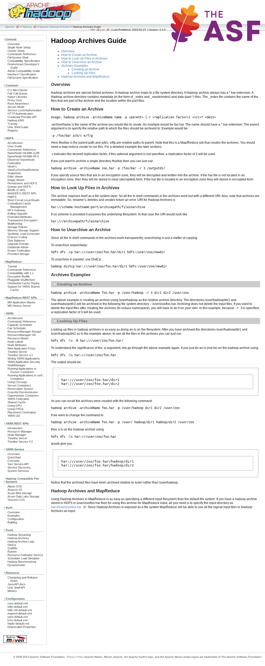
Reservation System (20, 388)
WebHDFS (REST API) (22, 193)
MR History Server (19, 305)
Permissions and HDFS (22, 183)
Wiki (92, 29)
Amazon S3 (15, 489)
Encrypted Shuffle (19, 276)
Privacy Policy (75, 656)
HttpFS (12, 196)
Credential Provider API (22, 117)
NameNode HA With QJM (23, 153)
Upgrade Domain (18, 243)
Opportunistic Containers (23, 395)
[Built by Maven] (15, 643)
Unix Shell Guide (18, 127)
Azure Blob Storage (20, 493)
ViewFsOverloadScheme (23, 169)
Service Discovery (19, 467)
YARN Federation (18, 398)
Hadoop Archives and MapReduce (85, 76)
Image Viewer (16, 179)
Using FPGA (15, 409)
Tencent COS (16, 499)
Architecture (15, 142)
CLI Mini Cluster (17, 90)
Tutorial (12, 266)
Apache (9, 26)
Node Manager (17, 434)
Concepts (14, 460)
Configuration (16, 519)
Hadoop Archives (18, 538)
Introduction (15, 428)
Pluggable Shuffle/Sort (21, 279)
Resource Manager (20, 431)
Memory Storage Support (23, 230)
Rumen (12, 551)
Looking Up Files (83, 73)
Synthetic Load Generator (24, 233)
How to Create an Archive (79, 55)
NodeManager (16, 365)
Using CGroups (17, 382)
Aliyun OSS (15, 486)
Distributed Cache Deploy (24, 283)
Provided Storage (18, 253)
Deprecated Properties (22, 626)
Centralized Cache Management (19, 205)
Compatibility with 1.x (21, 273)
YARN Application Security (24, 361)
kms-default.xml (17, 620)
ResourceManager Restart (24, 331)
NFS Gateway (16, 210)
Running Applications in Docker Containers (22, 370)
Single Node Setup (19, 47)
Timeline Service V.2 (20, 355)
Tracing (12, 123)
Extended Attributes (20, 216)
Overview (14, 44)
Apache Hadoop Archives (54, 26)
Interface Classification (22, 74)
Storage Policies (18, 227)
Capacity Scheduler (20, 324)
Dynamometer (16, 565)
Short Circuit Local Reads (24, 200)
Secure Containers (19, 385)
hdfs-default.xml (17, 606)
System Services (18, 470)
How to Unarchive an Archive (81, 62)
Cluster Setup (16, 50)
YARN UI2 (14, 415)
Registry (13, 130)
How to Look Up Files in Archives (84, 58)
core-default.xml (18, 603)
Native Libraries (17, 96)
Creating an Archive (85, 69)
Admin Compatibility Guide (24, 70)
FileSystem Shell (18, 57)
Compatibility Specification (24, 60)
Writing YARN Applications (24, 358)
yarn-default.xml (18, 616)
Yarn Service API (18, 464)
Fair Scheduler (17, 328)
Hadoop (27, 26)
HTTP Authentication (20, 113)
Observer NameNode (21, 159)
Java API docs (17, 584)
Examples (14, 515)
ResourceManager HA (22, 334)
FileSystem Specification (23, 77)
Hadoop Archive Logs (21, 541)
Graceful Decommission (23, 392)
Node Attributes (17, 345)
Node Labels (15, 341)
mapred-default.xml (20, 613)
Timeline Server (17, 351)
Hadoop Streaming (19, 534)
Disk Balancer (16, 240)
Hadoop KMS (16, 120)
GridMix (12, 548)
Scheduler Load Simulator (24, 558)
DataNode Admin (18, 247)
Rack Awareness (18, 103)
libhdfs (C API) (16, 190)
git (103, 29)
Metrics (12, 590)
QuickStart (14, 457)
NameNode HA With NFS (23, 156)
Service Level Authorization (24, 110)
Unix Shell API (16, 587)
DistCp (12, 544)
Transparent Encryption (22, 220)
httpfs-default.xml (18, 623)
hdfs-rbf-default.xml (20, 610)
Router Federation (19, 250)
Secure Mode (16, 106)
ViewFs (12, 166)
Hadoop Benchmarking (22, 561)
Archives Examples (74, 66)
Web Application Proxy (21, 348)
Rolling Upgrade (17, 213)
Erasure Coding (17, 237)
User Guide (15, 146)
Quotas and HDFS (19, 186)
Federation (14, 163)
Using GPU (15, 405)
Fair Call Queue (17, 93)
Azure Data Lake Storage (23, 496)
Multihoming (15, 223)
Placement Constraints (22, 412)
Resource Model (18, 338)
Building (12, 522)
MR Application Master (21, 302)
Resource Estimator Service (25, 555)
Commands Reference (22, 54)
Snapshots (14, 173)
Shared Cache (17, 402)
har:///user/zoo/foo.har (66, 507)
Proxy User (15, 100)
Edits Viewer (15, 176)
